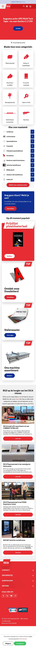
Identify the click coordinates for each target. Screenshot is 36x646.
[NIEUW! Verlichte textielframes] (18, 529)
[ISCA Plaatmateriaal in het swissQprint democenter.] (18, 453)
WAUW (14, 623)
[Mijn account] (30, 6)
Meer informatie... (23, 638)
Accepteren (20, 643)
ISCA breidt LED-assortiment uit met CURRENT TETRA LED (16, 427)
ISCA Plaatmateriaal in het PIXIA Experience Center (14, 503)
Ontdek (23, 2)
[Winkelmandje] (33, 6)
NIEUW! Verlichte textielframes (14, 540)
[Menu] (4, 6)
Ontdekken (10, 297)
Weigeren (8, 643)
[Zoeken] (23, 6)
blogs (17, 399)
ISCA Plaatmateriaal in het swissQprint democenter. (16, 465)
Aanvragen (10, 335)
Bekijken (9, 256)
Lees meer (18, 438)
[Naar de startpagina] (8, 6)
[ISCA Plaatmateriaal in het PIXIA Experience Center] (18, 491)
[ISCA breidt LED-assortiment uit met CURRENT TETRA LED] (18, 415)
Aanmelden (10, 208)
